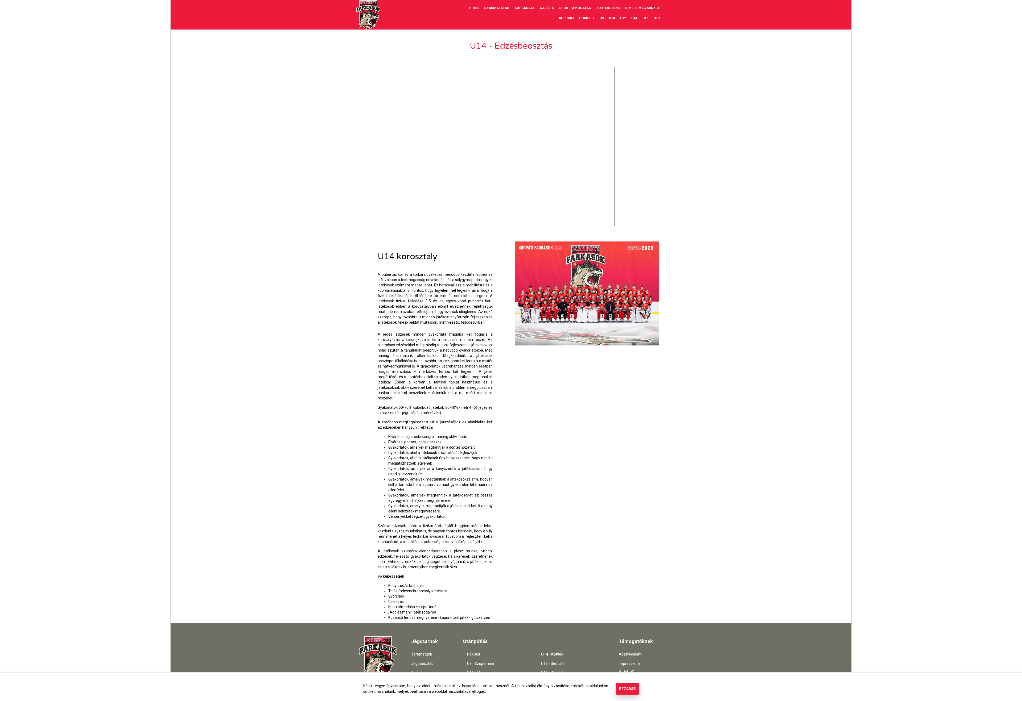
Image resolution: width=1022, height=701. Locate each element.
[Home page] (368, 15)
